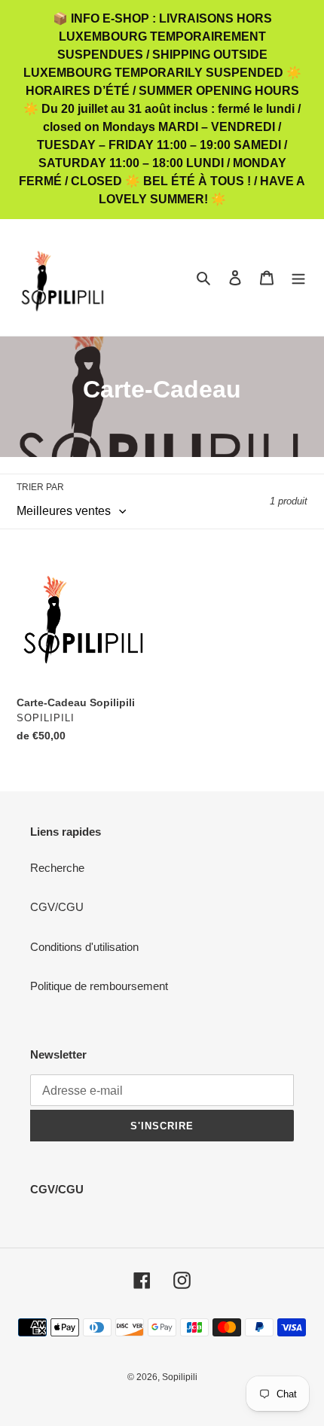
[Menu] (298, 277)
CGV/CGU (57, 906)
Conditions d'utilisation (84, 946)
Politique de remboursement (99, 986)
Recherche (57, 867)
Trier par (40, 487)
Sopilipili (179, 1377)
